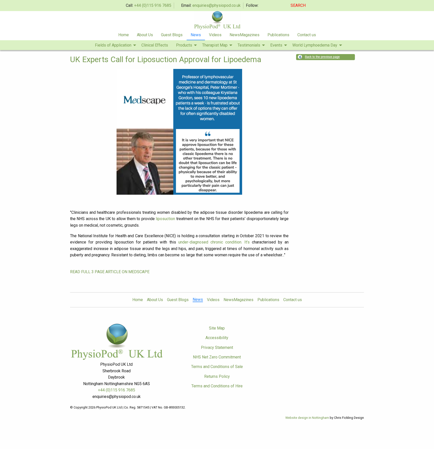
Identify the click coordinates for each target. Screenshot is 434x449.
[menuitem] (123, 35)
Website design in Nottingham (307, 418)
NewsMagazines (244, 34)
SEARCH (299, 5)
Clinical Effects (154, 45)
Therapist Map (215, 45)
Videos (215, 34)
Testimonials (249, 45)
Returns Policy (217, 376)
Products (184, 45)
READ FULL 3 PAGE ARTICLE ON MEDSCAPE (109, 271)
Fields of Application (113, 45)
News (196, 34)
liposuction (165, 218)
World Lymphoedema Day (314, 45)
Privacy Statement (217, 347)
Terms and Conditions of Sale (217, 366)
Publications (278, 34)
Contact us (306, 34)
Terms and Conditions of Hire (217, 386)
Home (123, 34)
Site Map (217, 328)
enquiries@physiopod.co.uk (216, 5)
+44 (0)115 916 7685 (152, 5)
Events (276, 45)
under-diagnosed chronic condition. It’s (214, 242)
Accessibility (216, 337)
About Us (145, 34)
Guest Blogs (172, 34)
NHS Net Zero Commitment (217, 357)
